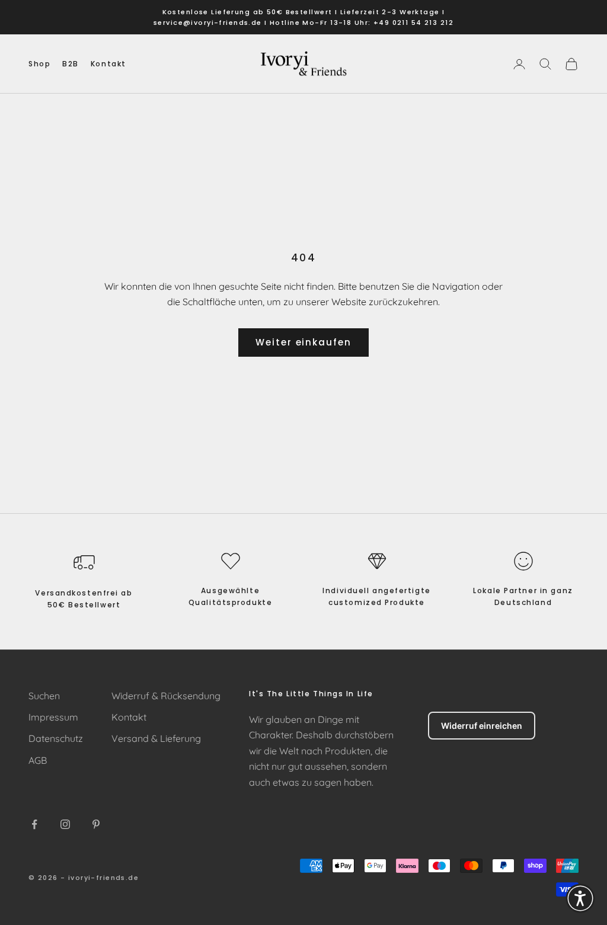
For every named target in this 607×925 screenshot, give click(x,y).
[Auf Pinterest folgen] (96, 824)
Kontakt (108, 64)
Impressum (53, 717)
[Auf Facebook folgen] (34, 824)
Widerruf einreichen (481, 726)
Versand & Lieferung (156, 738)
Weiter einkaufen (303, 342)
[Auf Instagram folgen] (65, 824)
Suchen (44, 696)
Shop (39, 64)
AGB (37, 760)
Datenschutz (55, 738)
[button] (580, 898)
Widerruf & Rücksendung (166, 696)
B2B (70, 64)
